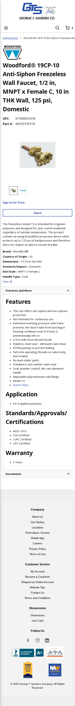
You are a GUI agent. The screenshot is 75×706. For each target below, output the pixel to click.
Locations (37, 527)
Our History (37, 522)
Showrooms (37, 615)
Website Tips (37, 587)
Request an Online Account (37, 582)
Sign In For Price (14, 202)
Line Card (37, 620)
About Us (37, 516)
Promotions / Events (37, 532)
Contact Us (37, 592)
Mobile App (37, 538)
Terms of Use (37, 554)
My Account (37, 571)
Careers (37, 543)
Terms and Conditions (37, 598)
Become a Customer (37, 576)
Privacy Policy (37, 548)
